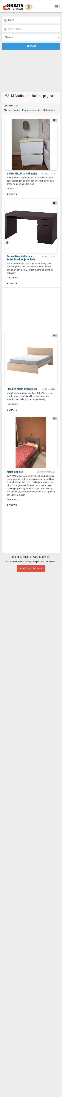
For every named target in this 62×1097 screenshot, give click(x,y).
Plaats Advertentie (31, 568)
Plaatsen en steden (31, 110)
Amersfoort (13, 499)
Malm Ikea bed (15, 471)
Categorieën (49, 110)
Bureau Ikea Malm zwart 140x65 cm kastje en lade (21, 258)
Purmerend (12, 277)
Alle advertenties (12, 110)
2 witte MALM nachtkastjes (22, 173)
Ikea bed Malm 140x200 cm (22, 389)
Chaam (10, 188)
